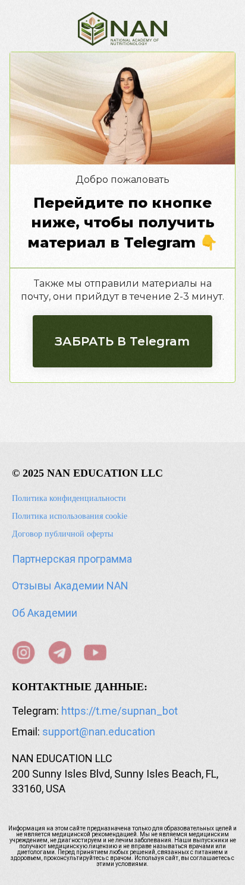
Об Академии (44, 613)
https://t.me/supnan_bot (119, 711)
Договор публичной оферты (62, 533)
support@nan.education (98, 731)
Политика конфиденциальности (69, 498)
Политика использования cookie (69, 516)
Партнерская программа (72, 559)
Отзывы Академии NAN (70, 585)
